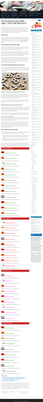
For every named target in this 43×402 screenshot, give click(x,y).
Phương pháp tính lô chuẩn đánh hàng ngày (36, 247)
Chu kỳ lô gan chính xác (9, 384)
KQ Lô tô (7, 17)
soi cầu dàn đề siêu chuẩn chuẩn (36, 251)
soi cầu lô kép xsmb (36, 255)
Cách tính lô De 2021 (35, 237)
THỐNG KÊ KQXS (38, 13)
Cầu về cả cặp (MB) (34, 180)
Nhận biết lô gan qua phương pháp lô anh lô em (13, 388)
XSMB (2, 15)
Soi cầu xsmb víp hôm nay (32, 11)
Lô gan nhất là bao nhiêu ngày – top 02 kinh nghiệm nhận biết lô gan (14, 377)
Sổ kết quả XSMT (34, 156)
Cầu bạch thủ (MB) (34, 177)
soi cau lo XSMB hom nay (37, 249)
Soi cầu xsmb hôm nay (22, 11)
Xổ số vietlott (33, 160)
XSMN (5, 15)
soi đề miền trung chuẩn (35, 261)
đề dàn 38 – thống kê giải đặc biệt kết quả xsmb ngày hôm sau (13, 378)
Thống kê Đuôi (34, 192)
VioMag (17, 401)
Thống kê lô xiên (34, 188)
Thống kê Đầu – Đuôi (34, 194)
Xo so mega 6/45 (34, 162)
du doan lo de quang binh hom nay (8, 387)
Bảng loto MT (34, 203)
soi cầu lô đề (38, 256)
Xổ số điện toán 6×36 (35, 171)
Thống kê (2, 17)
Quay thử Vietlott (34, 212)
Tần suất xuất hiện (34, 197)
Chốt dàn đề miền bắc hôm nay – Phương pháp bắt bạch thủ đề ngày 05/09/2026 (36, 222)
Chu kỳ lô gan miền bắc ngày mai (5, 386)
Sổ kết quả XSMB (34, 154)
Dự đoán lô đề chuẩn (23, 13)
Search (39, 20)
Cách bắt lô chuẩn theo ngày (36, 236)
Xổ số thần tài (33, 174)
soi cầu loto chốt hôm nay (36, 254)
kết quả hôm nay (14, 15)
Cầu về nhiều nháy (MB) (35, 182)
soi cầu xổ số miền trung (35, 260)
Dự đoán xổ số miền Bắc (35, 245)
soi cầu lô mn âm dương (36, 256)
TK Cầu (36, 15)
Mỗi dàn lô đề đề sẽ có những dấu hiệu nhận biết (11, 379)
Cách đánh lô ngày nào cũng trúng (36, 238)
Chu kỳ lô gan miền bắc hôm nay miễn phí (13, 385)
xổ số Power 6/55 (34, 163)
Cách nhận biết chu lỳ (12, 383)
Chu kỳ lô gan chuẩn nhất (22, 384)
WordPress (27, 401)
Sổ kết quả (20, 15)
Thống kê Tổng (34, 195)
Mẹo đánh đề (36, 246)
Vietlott (25, 15)
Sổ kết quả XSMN (34, 157)
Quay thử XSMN (34, 209)
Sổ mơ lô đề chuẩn (31, 13)
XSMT (9, 15)
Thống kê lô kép (34, 189)
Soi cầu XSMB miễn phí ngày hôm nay (36, 258)
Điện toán (31, 15)
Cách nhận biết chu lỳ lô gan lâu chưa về (21, 383)
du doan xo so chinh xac (37, 242)
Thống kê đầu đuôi (34, 185)
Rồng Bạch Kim (38, 247)
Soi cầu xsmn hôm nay (14, 13)
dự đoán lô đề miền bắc (16, 387)
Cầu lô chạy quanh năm (37, 241)
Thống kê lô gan (34, 186)
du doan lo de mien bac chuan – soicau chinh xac (9, 11)
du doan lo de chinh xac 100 (14, 386)
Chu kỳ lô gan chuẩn (15, 384)
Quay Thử (12, 17)
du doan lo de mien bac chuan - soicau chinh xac (8, 24)
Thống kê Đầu (34, 191)
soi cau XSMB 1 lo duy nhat (34, 250)
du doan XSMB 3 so (35, 244)
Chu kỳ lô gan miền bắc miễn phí (23, 385)
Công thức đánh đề (36, 241)
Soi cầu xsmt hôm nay (4, 13)
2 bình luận (22, 24)
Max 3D (33, 165)
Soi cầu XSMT (37, 258)
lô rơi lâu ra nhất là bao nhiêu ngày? (9, 380)
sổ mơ (17, 17)
